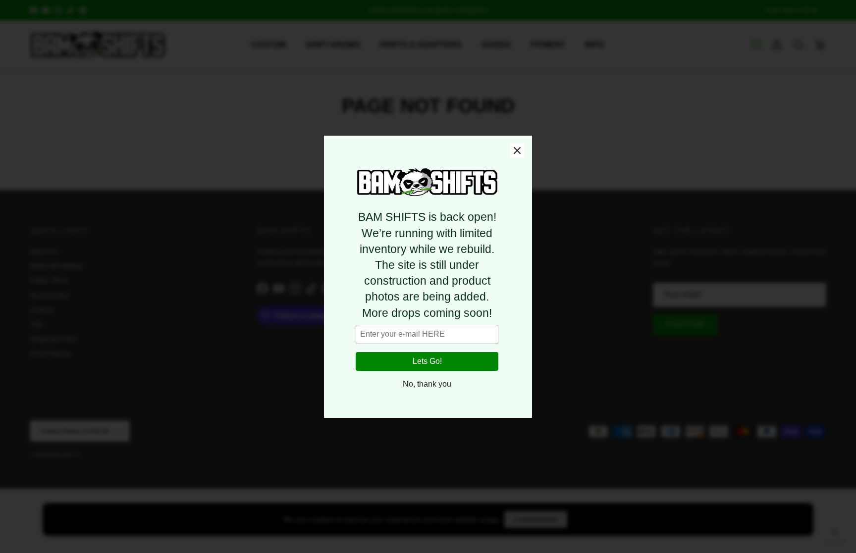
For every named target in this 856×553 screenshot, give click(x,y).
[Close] (517, 150)
